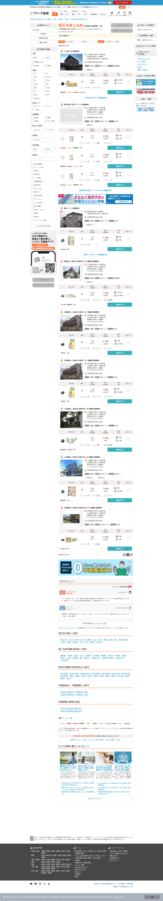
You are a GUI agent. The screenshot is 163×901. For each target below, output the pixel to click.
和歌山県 (68, 864)
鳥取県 (53, 866)
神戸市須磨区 (95, 674)
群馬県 (43, 857)
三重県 (58, 862)
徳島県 (68, 866)
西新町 (92, 642)
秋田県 (63, 851)
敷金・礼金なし (143, 70)
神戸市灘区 (64, 674)
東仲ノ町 (111, 655)
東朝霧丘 (104, 655)
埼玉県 (54, 855)
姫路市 (71, 676)
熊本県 (58, 871)
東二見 (86, 642)
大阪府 (43, 864)
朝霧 (77, 640)
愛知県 (43, 862)
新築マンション (76, 739)
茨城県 (64, 855)
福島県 (43, 853)
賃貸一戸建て (102, 851)
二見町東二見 (119, 658)
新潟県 (43, 859)
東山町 (62, 658)
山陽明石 (89, 640)
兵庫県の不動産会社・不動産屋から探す (74, 695)
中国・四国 (34, 866)
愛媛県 (48, 868)
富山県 (58, 859)
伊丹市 (101, 676)
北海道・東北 (35, 851)
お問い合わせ (114, 855)
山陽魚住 (75, 642)
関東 (32, 855)
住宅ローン (78, 872)
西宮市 (83, 676)
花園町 (88, 655)
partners (45, 897)
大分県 (63, 871)
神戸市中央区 (125, 674)
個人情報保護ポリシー (109, 883)
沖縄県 (50, 873)
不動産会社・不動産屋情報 (83, 862)
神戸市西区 (64, 676)
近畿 (32, 864)
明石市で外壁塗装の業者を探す (71, 708)
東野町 (118, 655)
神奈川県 (49, 855)
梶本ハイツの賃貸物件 (72, 208)
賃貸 (76, 851)
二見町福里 (64, 660)
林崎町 (97, 655)
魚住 (81, 642)
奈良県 (63, 864)
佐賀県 (48, 871)
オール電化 (141, 61)
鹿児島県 (44, 873)
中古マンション (88, 739)
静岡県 (53, 862)
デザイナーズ (142, 64)
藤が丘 (86, 658)
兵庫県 (48, 864)
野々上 (82, 655)
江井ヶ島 (99, 642)
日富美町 (75, 658)
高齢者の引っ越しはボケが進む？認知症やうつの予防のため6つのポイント (68, 768)
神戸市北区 (116, 674)
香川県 (43, 868)
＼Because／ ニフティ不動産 (118, 851)
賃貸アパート (93, 851)
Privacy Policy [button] (119, 897)
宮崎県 (68, 871)
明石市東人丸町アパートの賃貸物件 (76, 104)
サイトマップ (114, 860)
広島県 (43, 866)
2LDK (140, 67)
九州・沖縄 (34, 871)
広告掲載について (115, 858)
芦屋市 (95, 676)
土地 (117, 739)
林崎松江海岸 (123, 640)
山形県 (68, 851)
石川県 (63, 859)
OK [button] (152, 897)
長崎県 (53, 871)
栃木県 (69, 855)
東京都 (43, 855)
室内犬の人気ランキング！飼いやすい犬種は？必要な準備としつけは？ (86, 768)
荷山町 (76, 655)
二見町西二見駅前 (107, 658)
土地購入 (77, 860)
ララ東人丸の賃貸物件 (72, 51)
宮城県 (58, 851)
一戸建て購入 (79, 858)
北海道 (43, 851)
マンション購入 (79, 855)
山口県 (63, 866)
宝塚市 (68, 678)
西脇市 (62, 678)
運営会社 (97, 883)
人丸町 (68, 658)
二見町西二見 (95, 658)
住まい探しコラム (80, 869)
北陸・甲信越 (35, 859)
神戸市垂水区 (106, 674)
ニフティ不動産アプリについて (119, 853)
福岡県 (43, 871)
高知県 (53, 868)
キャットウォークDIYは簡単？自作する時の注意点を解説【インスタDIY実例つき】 (104, 768)
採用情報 (130, 883)
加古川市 (120, 676)
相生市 (107, 676)
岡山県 (48, 866)
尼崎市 (77, 676)
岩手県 (53, 851)
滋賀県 (58, 864)
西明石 (106, 640)
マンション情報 (79, 865)
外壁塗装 (77, 874)
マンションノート (71, 628)
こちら (115, 628)
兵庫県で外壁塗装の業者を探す (71, 711)
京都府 (53, 864)
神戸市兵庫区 (74, 674)
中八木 (100, 640)
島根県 (58, 866)
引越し (77, 876)
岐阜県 (48, 862)
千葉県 (59, 855)
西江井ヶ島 (64, 640)
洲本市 (89, 676)
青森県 (48, 851)
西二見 (71, 640)
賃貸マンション (82, 851)
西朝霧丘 (63, 655)
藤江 (115, 640)
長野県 (53, 859)
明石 (111, 640)
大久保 (82, 640)
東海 (32, 862)
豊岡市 (113, 676)
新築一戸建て (99, 739)
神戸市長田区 (84, 674)
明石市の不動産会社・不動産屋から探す (74, 692)
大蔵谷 (68, 642)
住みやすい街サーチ (81, 867)
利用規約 (122, 883)
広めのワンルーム (144, 59)
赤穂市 (127, 676)
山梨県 (48, 859)
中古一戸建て (110, 739)
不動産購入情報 (79, 853)
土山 (94, 640)
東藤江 (124, 655)
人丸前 (62, 642)
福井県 (68, 859)
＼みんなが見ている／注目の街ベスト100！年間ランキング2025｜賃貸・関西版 (122, 768)
